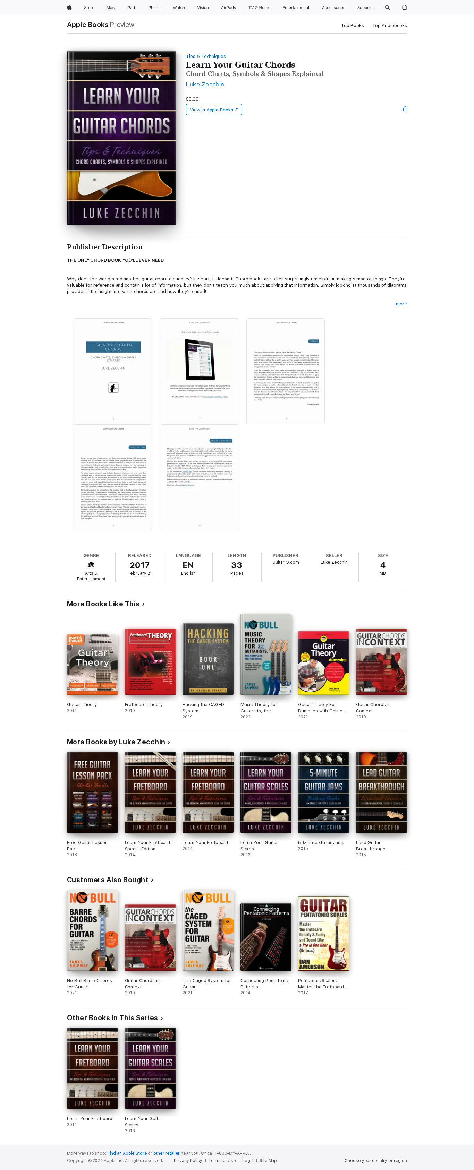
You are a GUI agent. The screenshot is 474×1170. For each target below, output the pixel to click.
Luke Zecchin (205, 84)
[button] (387, 7)
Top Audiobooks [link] (389, 25)
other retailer (166, 1153)
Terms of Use (222, 1160)
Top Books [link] (352, 25)
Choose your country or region (376, 1160)
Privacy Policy (188, 1160)
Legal (247, 1160)
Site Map (268, 1160)
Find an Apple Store (127, 1153)
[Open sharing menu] (405, 109)
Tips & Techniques (206, 56)
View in (211, 109)
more (401, 303)
